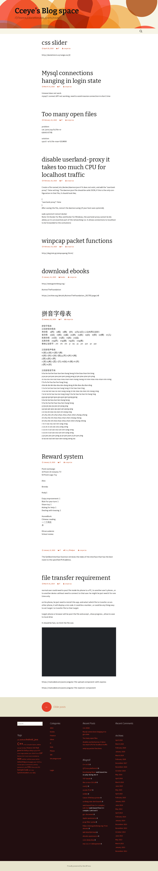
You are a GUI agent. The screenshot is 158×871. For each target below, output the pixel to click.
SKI (51, 755)
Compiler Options (32, 744)
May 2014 (118, 809)
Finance (53, 735)
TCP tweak (86, 778)
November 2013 (121, 828)
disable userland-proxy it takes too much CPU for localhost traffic (76, 167)
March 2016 (119, 782)
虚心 (34, 773)
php (36, 767)
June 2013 (119, 836)
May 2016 (118, 774)
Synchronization (23, 772)
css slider (54, 42)
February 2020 (120, 748)
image (22, 753)
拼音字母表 (56, 313)
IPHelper (72, 550)
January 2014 (120, 820)
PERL (29, 767)
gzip (35, 750)
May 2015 (118, 790)
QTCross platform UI (90, 768)
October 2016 (120, 771)
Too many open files (69, 114)
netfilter (24, 759)
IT (58, 48)
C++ (66, 550)
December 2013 (121, 824)
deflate (39, 744)
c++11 (24, 744)
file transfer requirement (76, 577)
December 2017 (121, 763)
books (62, 277)
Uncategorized (55, 758)
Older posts (55, 707)
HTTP (38, 750)
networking (21, 762)
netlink (37, 759)
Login (52, 770)
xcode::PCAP (87, 790)
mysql (30, 756)
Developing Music (89, 772)
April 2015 (119, 794)
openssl (23, 764)
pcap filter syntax (89, 822)
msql (26, 756)
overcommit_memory (32, 764)
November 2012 (121, 851)
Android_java (32, 739)
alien (51, 728)
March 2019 (119, 755)
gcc (28, 750)
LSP (40, 753)
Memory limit (21, 756)
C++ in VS (86, 764)
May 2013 (118, 840)
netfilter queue (31, 759)
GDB (30, 750)
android (22, 740)
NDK (19, 759)
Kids (51, 747)
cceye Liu (67, 48)
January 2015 (120, 801)
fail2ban (24, 748)
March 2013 (119, 843)
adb (18, 740)
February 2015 (120, 797)
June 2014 (119, 805)
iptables (26, 753)
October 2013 (120, 832)
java (30, 753)
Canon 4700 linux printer (91, 798)
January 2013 (120, 847)
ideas (52, 739)
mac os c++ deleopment (91, 844)
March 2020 (119, 744)
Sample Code (22, 770)
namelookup (35, 756)
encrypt (19, 748)
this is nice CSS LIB (89, 782)
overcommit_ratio (22, 767)
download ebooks (65, 271)
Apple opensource (89, 818)
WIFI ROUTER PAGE (89, 832)
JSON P (34, 753)
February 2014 (120, 817)
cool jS (85, 786)
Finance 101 (31, 748)
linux (37, 753)
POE (39, 767)
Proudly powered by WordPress (79, 866)
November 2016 (121, 767)
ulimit (31, 773)
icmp (18, 753)
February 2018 (120, 759)
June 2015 (119, 786)
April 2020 (119, 740)
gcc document (88, 814)
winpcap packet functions (77, 240)
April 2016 (119, 778)
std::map (31, 770)
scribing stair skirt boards (92, 801)
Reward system (62, 456)
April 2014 (119, 813)
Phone (52, 751)
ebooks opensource (90, 836)
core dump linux (88, 840)
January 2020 (120, 751)
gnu (33, 750)
